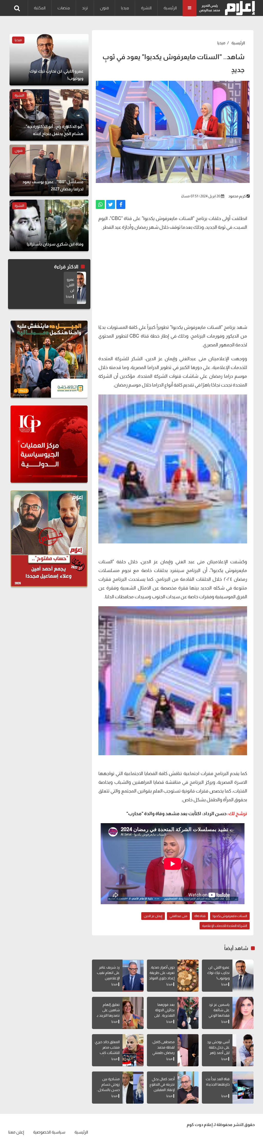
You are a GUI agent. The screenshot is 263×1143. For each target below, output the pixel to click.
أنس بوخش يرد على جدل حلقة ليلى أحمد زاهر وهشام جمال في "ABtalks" (217, 1053)
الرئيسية (170, 8)
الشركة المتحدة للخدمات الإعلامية (224, 926)
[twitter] (110, 204)
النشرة (146, 8)
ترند (85, 8)
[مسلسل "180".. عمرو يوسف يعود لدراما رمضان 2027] (49, 170)
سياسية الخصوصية (49, 1132)
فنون (104, 8)
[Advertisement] (173, 277)
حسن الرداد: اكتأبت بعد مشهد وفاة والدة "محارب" (176, 813)
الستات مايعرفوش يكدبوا (230, 916)
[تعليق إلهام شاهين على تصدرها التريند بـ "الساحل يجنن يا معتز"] (133, 1013)
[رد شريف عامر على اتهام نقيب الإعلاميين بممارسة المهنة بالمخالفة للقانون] (133, 976)
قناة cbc (199, 916)
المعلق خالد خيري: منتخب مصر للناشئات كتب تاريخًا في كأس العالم (107, 1053)
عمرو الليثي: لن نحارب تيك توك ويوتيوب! (218, 972)
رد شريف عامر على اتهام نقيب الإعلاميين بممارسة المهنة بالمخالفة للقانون (107, 978)
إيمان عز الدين (153, 916)
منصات (64, 8)
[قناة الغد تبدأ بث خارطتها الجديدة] (242, 1087)
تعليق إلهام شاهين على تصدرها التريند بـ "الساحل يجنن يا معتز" (108, 1015)
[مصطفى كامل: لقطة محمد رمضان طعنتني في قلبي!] (188, 1050)
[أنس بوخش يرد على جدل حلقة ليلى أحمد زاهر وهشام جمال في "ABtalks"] (242, 1050)
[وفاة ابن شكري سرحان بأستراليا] (49, 225)
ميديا (125, 8)
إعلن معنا (16, 1132)
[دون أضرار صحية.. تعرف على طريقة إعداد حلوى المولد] (188, 976)
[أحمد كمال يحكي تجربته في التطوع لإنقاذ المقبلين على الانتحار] (188, 1087)
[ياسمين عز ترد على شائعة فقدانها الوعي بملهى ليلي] (242, 1013)
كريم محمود (237, 196)
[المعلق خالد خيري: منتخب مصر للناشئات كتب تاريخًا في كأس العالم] (133, 1050)
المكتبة (39, 8)
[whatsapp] (100, 204)
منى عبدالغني (178, 916)
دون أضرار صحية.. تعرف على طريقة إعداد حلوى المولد (162, 972)
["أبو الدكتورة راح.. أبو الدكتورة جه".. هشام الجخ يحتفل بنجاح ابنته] (49, 115)
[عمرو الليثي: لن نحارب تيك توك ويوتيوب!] (242, 976)
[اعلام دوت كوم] (239, 8)
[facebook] (120, 204)
